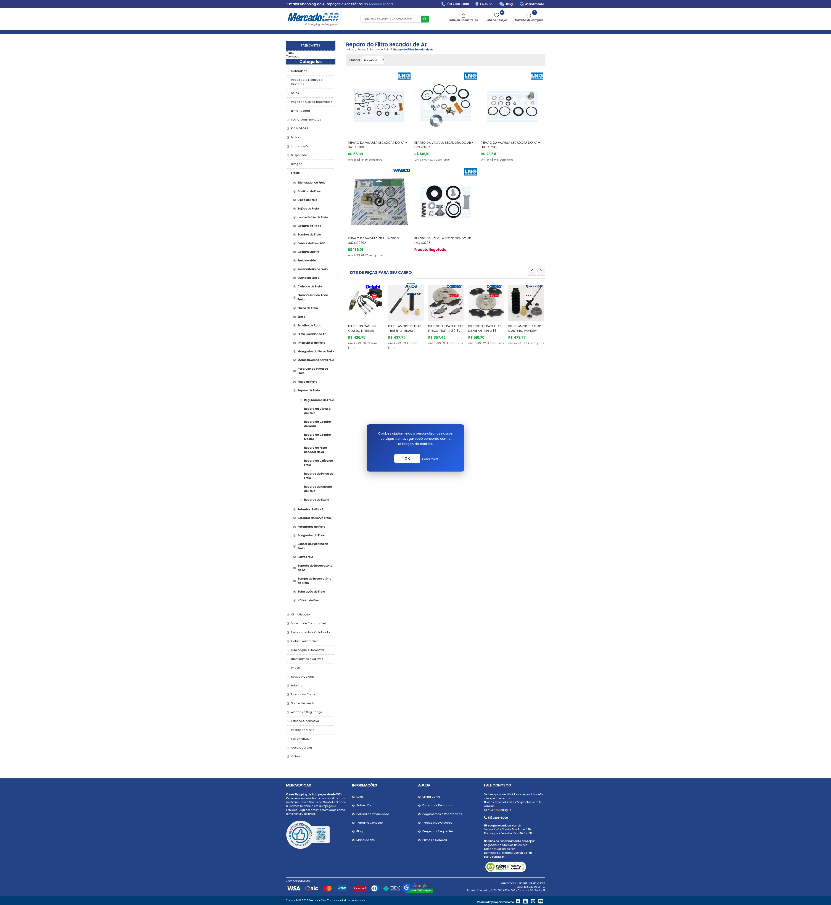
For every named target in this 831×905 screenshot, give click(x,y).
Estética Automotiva (305, 721)
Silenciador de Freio (311, 182)
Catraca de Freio (310, 286)
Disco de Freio (307, 200)
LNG (291, 53)
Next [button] (541, 271)
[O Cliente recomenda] (316, 835)
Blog (509, 4)
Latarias (296, 685)
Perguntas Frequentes (438, 831)
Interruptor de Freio (311, 343)
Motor (295, 137)
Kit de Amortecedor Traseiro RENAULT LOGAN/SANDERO (364, 330)
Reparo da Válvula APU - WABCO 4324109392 (373, 240)
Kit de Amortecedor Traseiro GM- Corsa (524, 328)
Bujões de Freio (308, 208)
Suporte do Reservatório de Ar (315, 568)
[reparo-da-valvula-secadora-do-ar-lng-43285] (512, 104)
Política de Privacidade (372, 814)
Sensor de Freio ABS (311, 243)
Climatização (300, 614)
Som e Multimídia (303, 703)
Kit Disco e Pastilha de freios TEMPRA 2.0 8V (406, 328)
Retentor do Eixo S (310, 509)
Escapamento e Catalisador (311, 632)
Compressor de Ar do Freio (313, 297)
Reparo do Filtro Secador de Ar (315, 450)
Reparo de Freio (309, 390)
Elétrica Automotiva (304, 641)
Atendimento (534, 4)
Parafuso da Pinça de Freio (313, 371)
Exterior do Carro (303, 694)
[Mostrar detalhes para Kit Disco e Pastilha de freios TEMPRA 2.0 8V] (406, 300)
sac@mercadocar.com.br (504, 825)
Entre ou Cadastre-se (463, 20)
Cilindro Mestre (308, 252)
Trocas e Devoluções (437, 823)
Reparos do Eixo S (316, 500)
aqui (496, 810)
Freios (295, 173)
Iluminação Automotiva (307, 650)
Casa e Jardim (301, 748)
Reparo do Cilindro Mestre (317, 437)
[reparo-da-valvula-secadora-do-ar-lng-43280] (379, 104)
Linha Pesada (300, 111)
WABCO (294, 56)
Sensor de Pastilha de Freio (313, 546)
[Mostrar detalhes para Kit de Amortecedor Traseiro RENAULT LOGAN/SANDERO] (366, 300)
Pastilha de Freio (309, 191)
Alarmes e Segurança (306, 712)
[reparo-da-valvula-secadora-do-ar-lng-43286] (446, 200)
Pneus (295, 668)
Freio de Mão (307, 260)
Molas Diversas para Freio (316, 360)
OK (407, 458)
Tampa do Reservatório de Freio (314, 580)
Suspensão (299, 155)
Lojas (484, 4)
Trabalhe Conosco (369, 823)
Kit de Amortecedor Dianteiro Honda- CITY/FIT (484, 330)
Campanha (299, 71)
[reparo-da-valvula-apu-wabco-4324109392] (379, 200)
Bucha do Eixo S (308, 278)
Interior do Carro (302, 730)
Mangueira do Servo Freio (316, 351)
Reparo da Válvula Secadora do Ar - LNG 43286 (443, 240)
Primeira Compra (434, 840)
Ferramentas (300, 739)
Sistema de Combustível (308, 623)
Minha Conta (431, 797)
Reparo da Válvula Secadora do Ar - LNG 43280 (377, 144)
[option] (366, 316)
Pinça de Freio (307, 382)
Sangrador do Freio (311, 535)
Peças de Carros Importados (311, 102)
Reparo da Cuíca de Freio (318, 463)
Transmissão (300, 146)
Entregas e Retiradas (437, 805)
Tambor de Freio (309, 234)
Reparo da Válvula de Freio (317, 411)
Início (350, 49)
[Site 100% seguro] (417, 892)
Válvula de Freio (309, 600)
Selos (295, 93)
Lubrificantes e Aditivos (307, 659)
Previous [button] (532, 271)
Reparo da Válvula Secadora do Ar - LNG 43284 (443, 144)
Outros (296, 756)
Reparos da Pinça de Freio (318, 476)
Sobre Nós (363, 805)
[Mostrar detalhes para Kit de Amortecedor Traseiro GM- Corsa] (526, 300)
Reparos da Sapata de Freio (318, 489)
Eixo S (301, 317)
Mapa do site (365, 840)
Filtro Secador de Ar (312, 334)
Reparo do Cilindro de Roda (317, 424)
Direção (296, 164)
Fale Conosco (497, 785)
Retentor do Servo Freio (314, 518)
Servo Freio (305, 557)
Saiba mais (430, 459)
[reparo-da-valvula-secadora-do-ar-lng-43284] (446, 104)
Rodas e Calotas (302, 677)
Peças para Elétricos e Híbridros (307, 82)
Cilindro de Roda (309, 226)
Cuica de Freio (308, 308)
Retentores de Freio (311, 527)
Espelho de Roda (309, 325)
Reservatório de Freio (313, 269)
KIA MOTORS (299, 128)
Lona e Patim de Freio (313, 217)
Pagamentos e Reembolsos (442, 814)
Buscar (425, 19)
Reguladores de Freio (319, 400)
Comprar (384, 129)
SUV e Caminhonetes (306, 120)
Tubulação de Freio (311, 591)
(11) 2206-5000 (457, 4)
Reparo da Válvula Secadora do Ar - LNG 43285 (510, 144)
